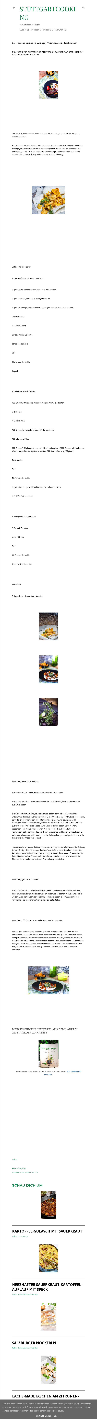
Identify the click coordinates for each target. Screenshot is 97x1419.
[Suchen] (83, 7)
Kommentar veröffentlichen (25, 1172)
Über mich (24, 30)
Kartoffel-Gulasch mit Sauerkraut (47, 1231)
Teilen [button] (14, 1159)
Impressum (36, 30)
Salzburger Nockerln (34, 1342)
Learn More (43, 1415)
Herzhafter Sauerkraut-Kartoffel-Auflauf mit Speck (47, 1287)
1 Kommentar (23, 1236)
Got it (58, 1415)
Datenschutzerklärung (54, 30)
